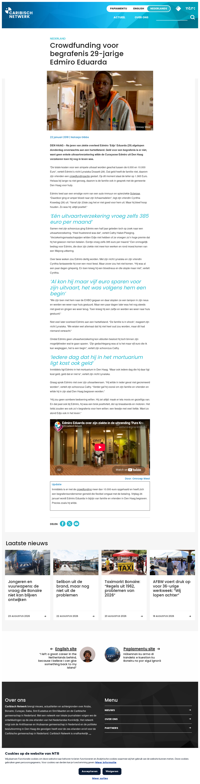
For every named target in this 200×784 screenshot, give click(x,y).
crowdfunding (84, 489)
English (138, 8)
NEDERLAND (58, 38)
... (90, 733)
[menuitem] (119, 17)
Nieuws (110, 710)
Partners (111, 728)
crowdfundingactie (80, 176)
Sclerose (135, 193)
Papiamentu (118, 8)
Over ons (141, 17)
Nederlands (158, 8)
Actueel (119, 17)
